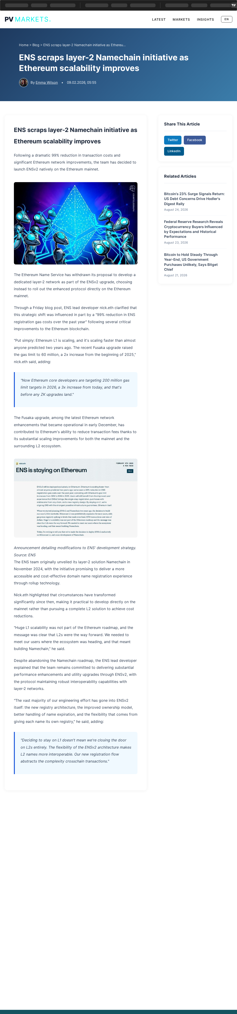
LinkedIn (174, 151)
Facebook (194, 140)
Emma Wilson (47, 82)
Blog (35, 45)
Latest (159, 19)
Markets (181, 19)
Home (23, 45)
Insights (205, 19)
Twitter (173, 140)
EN (227, 19)
